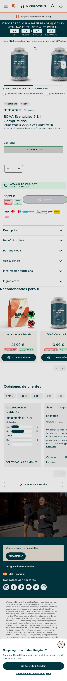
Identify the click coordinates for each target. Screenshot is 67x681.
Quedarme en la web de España (33, 673)
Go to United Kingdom (33, 666)
